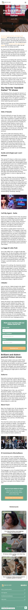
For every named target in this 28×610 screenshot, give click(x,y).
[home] (6, 2)
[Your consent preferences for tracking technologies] (25, 607)
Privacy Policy (5, 608)
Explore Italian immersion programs (14, 497)
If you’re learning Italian (7, 36)
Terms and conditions (3, 606)
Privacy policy (7, 606)
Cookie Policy (12, 608)
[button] (25, 2)
